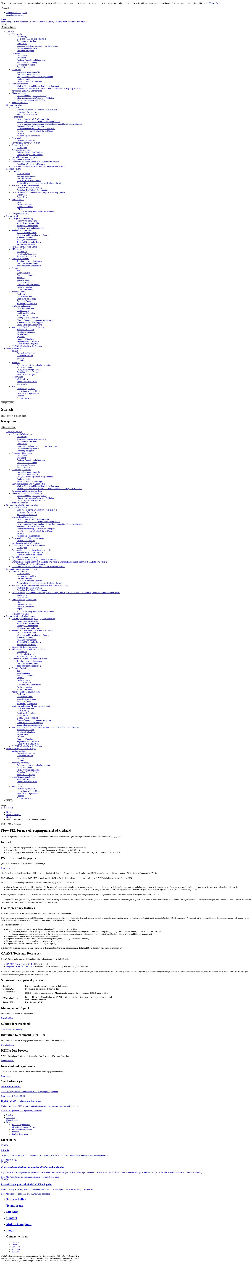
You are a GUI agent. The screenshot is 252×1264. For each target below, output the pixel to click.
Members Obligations (26, 332)
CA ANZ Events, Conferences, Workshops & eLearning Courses (38, 192)
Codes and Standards (25, 339)
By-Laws (21, 336)
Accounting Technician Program (30, 126)
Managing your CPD (20, 214)
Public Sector (22, 315)
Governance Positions (26, 65)
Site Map (12, 1211)
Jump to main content (15, 15)
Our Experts (22, 384)
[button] (8, 27)
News (14, 386)
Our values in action (20, 84)
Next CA (20, 133)
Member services (13, 216)
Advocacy (16, 362)
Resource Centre (18, 292)
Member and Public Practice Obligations (28, 327)
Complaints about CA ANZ (28, 72)
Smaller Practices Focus (26, 233)
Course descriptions (20, 145)
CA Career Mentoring (26, 313)
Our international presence (28, 48)
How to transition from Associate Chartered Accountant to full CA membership (49, 124)
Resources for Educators (27, 114)
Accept (4, 8)
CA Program (22, 147)
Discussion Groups (25, 296)
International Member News (28, 391)
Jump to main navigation (16, 12)
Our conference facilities (27, 41)
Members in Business (20, 259)
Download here (7, 1018)
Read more (5, 868)
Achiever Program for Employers (30, 152)
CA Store (58, 22)
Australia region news (26, 388)
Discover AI (22, 251)
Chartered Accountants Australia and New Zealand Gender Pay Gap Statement (49, 88)
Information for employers (27, 112)
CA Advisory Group (25, 308)
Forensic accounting (25, 289)
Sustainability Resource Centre (24, 247)
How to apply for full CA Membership (33, 119)
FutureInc (21, 360)
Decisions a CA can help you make (31, 39)
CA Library (21, 294)
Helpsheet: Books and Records (19, 966)
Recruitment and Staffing (27, 244)
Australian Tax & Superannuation (25, 185)
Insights (15, 351)
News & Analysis (13, 348)
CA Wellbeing (23, 311)
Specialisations (18, 199)
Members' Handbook (25, 329)
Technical (16, 268)
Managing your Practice (27, 240)
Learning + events (13, 169)
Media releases (23, 379)
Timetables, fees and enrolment (24, 157)
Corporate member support (28, 263)
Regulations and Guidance (28, 341)
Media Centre (17, 377)
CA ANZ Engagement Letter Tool (20, 964)
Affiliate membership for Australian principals (36, 129)
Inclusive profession (20, 103)
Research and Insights (26, 353)
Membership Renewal (10, 22)
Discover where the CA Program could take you (37, 110)
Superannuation (23, 273)
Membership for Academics (28, 136)
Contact (11, 1218)
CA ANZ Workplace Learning (29, 181)
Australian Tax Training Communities (32, 190)
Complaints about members (28, 74)
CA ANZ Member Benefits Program (27, 346)
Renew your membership (27, 221)
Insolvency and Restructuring (29, 285)
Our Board (21, 58)
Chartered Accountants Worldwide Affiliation (35, 98)
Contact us (43, 22)
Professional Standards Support (30, 322)
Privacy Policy (16, 1199)
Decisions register (24, 79)
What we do (17, 34)
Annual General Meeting (27, 62)
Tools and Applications (26, 256)
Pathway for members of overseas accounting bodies (38, 121)
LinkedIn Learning (24, 178)
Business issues (23, 280)
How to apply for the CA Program (26, 143)
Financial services (24, 282)
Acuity (77, 22)
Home (3, 19)
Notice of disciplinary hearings (29, 81)
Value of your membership (28, 223)
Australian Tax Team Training (29, 188)
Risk (19, 202)
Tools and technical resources (29, 266)
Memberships (17, 117)
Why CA (15, 107)
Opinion (20, 358)
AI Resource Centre (20, 249)
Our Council (22, 55)
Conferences (22, 195)
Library (51, 22)
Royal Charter (22, 334)
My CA (84, 22)
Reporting (21, 277)
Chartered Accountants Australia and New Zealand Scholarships (38, 166)
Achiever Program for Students (30, 155)
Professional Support (25, 237)
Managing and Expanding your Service (33, 235)
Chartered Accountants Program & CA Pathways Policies (35, 162)
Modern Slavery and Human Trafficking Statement (38, 86)
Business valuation (24, 287)
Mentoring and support (21, 306)
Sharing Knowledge (25, 398)
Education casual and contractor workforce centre (37, 46)
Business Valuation (25, 204)
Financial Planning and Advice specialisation (35, 211)
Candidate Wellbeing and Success (31, 164)
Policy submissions (25, 367)
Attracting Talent (24, 301)
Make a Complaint (19, 1224)
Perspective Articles (25, 355)
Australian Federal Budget (28, 372)
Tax (18, 270)
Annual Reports (23, 67)
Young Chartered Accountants (29, 325)
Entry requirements (19, 138)
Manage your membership (22, 218)
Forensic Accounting (25, 207)
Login (4, 24)
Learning (15, 171)
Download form (7, 1045)
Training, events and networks (29, 261)
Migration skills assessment (23, 159)
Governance (17, 53)
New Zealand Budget (26, 374)
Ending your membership (27, 225)
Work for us (22, 43)
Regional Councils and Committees (31, 60)
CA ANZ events (23, 197)
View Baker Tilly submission (13, 1029)
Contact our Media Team (27, 381)
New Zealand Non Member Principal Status (35, 131)
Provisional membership (22, 150)
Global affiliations (19, 93)
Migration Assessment (29, 22)
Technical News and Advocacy (30, 242)
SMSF (19, 209)
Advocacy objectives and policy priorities (34, 365)
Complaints (16, 69)
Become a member (14, 105)
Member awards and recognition (30, 228)
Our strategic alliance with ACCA (31, 100)
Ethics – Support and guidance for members (35, 320)
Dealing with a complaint (27, 318)
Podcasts (20, 396)
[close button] (10, 8)
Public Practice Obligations (28, 344)
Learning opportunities (26, 176)
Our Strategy (22, 36)
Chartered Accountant (26, 140)
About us (10, 32)
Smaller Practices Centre (22, 230)
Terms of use (214, 3)
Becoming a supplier (25, 51)
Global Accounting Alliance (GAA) (31, 95)
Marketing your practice (27, 303)
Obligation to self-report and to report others (35, 77)
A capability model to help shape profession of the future (40, 183)
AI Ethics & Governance (27, 254)
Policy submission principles (28, 370)
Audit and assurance (25, 275)
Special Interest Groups (26, 299)
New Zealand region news (28, 393)
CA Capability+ (23, 173)
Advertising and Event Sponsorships (27, 91)
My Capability (69, 22)
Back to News (7, 808)
